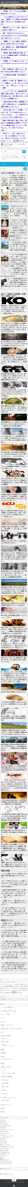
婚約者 (4, 990)
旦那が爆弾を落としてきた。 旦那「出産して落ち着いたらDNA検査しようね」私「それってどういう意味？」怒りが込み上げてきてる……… (13, 272)
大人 (2, 1032)
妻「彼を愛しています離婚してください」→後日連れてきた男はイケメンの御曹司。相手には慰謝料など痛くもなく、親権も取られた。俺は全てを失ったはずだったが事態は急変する (14, 848)
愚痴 (2, 1049)
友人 (19, 986)
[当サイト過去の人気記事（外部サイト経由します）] (14, 303)
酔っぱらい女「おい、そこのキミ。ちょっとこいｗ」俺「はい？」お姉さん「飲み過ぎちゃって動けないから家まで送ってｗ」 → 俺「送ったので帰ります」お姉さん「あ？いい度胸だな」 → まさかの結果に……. (14, 211)
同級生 (22, 986)
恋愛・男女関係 (6, 1036)
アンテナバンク (4, 1133)
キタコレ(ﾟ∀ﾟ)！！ (6, 1135)
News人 (2, 1158)
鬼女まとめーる (4, 1160)
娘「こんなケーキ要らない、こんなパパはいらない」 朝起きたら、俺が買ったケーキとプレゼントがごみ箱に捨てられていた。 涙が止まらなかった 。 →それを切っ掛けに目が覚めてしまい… (14, 786)
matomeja (3, 1122)
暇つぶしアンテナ (5, 1144)
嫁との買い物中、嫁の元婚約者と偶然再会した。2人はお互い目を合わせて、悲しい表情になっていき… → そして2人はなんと (14, 454)
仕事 (24, 984)
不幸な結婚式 (16, 984)
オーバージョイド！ (10, 2)
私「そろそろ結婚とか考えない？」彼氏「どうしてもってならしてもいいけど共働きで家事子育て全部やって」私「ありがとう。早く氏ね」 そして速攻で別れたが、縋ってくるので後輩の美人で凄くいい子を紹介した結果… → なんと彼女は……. (14, 260)
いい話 (4, 1069)
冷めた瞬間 (15, 986)
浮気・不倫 (5, 1042)
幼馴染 (15, 990)
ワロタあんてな (4, 1152)
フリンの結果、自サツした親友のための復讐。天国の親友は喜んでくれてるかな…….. (14, 875)
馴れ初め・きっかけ (7, 1045)
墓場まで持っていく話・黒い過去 (11, 1028)
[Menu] (26, 2)
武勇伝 (4, 1090)
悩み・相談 (5, 1086)
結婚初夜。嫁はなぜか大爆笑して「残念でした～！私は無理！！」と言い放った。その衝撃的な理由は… (14, 528)
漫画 (2, 1056)
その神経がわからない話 (8, 1011)
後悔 (18, 990)
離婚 (14, 992)
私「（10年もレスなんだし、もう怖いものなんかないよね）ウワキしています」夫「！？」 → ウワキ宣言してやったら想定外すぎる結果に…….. (14, 883)
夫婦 (21, 988)
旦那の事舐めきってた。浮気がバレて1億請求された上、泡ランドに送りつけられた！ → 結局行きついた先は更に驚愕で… (14, 424)
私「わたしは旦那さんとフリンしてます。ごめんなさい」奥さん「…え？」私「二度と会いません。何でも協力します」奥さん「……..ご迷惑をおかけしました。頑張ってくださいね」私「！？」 (14, 911)
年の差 (11, 990)
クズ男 (12, 982)
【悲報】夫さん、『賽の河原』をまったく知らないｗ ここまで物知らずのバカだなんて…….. (14, 902)
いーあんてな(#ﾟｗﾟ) (6, 1137)
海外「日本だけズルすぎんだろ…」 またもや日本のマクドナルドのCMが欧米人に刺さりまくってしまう (14, 35)
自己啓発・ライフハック (8, 1098)
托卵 (23, 990)
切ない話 (4, 1080)
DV (4, 982)
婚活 (2, 990)
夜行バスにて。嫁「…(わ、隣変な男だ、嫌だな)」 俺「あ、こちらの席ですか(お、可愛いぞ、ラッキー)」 (14, 659)
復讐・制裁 (5, 1083)
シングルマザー (19, 982)
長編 (2, 1112)
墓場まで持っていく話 (7, 988)
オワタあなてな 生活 (6, 1146)
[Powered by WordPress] (8, 1182)
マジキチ (5, 984)
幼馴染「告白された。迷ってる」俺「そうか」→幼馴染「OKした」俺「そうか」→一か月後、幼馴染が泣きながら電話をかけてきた (14, 864)
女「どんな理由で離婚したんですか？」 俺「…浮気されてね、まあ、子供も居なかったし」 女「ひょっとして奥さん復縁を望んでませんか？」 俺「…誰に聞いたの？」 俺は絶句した (14, 359)
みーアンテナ (4, 1124)
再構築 (10, 986)
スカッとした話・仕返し (9, 1073)
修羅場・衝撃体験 (7, 1076)
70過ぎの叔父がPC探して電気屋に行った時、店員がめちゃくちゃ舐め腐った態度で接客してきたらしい (14, 104)
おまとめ (2, 1120)
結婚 (5, 992)
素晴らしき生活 (6, 1067)
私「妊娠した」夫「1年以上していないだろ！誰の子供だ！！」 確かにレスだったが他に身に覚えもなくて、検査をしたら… (14, 645)
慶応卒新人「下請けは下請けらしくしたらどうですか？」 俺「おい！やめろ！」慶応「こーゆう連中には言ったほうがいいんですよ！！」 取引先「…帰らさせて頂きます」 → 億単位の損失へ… (14, 309)
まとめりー (3, 1139)
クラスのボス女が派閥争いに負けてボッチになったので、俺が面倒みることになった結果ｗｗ (14, 704)
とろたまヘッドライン (6, 1129)
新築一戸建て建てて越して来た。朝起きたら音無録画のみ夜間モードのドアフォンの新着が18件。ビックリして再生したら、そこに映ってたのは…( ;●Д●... (14, 125)
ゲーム (3, 1018)
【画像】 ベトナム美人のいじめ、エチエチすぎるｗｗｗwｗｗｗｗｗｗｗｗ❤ (14, 63)
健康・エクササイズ (7, 1025)
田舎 (3, 992)
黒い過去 (19, 992)
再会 (3, 986)
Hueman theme (21, 1182)
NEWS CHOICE (4, 1150)
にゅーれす (3, 1143)
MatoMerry (3, 1127)
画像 (2, 1063)
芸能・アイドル (6, 1105)
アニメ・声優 (5, 1014)
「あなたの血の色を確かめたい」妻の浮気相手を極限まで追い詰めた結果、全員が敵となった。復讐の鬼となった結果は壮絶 (14, 802)
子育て (7, 990)
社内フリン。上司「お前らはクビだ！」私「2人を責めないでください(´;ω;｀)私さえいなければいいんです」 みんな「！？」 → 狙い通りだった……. (14, 224)
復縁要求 (20, 990)
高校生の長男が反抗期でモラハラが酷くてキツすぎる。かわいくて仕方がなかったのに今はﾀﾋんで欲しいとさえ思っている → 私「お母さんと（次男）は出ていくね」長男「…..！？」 (14, 893)
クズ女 (7, 982)
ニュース (4, 1021)
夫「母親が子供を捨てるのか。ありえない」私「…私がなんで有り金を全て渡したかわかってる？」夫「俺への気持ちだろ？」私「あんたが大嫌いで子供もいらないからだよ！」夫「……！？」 (14, 945)
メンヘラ (11, 984)
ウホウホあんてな (5, 1126)
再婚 (6, 986)
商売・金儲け (6, 1100)
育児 (11, 992)
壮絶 (15, 988)
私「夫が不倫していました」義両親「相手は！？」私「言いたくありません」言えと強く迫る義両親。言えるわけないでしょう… (14, 343)
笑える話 (4, 1093)
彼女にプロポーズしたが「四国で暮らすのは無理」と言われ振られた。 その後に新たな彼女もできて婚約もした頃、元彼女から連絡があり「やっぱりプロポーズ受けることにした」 (14, 557)
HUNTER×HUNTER (7, 1059)
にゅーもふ (3, 1156)
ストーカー (24, 982)
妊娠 (23, 988)
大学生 (18, 988)
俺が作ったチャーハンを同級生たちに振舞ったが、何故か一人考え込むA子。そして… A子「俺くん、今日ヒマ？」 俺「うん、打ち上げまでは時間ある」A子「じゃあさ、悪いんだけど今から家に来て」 (14, 327)
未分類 (3, 1053)
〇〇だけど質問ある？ (8, 1007)
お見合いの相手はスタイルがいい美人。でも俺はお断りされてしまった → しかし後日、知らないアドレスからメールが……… (14, 199)
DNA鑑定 (2, 982)
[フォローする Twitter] (26, 164)
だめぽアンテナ (4, 1154)
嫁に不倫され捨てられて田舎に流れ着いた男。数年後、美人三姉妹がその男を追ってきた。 (14, 832)
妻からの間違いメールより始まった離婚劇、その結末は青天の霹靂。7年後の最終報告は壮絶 (14, 718)
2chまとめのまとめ (5, 1161)
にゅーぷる (3, 1141)
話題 (2, 1108)
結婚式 (8, 992)
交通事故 (21, 984)
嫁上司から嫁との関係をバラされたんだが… (13, 692)
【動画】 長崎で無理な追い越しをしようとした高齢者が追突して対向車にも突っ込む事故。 (14, 55)
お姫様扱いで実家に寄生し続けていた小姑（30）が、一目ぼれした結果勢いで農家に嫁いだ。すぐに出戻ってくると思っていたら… (14, 732)
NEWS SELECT (4, 1131)
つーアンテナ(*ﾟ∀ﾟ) (6, 1148)
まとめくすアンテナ (6, 1163)
